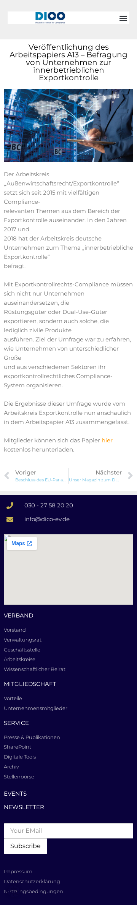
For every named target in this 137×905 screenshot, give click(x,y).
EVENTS (15, 793)
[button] (123, 17)
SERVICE (16, 722)
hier (107, 440)
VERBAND (18, 615)
